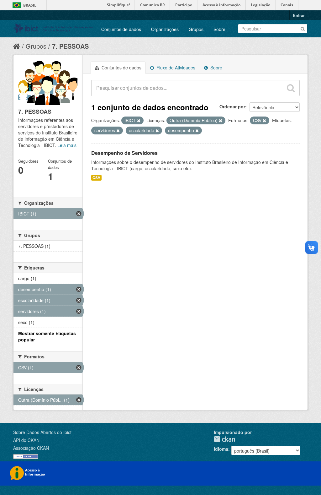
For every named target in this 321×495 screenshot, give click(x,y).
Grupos (196, 29)
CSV (96, 177)
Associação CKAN (31, 448)
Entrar (299, 15)
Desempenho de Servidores (124, 152)
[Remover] (138, 120)
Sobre (219, 29)
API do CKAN (26, 440)
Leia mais (66, 145)
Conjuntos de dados (121, 29)
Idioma (221, 449)
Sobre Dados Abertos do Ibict (42, 432)
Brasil (29, 5)
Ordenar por (232, 106)
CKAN (224, 439)
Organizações (165, 29)
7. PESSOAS (70, 46)
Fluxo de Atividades (175, 67)
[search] (291, 88)
